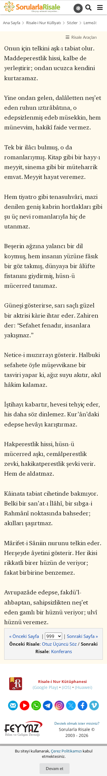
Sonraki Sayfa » (82, 636)
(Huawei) (83, 687)
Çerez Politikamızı (66, 751)
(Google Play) (45, 687)
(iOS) (66, 687)
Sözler (72, 22)
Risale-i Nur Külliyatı (43, 22)
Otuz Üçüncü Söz (59, 644)
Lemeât (90, 22)
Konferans (61, 651)
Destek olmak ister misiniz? (76, 723)
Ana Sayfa (11, 22)
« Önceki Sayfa (24, 636)
